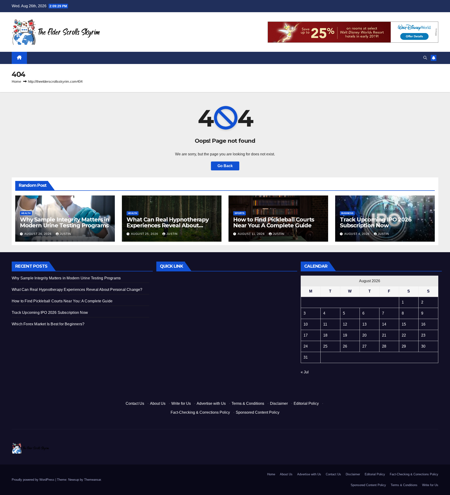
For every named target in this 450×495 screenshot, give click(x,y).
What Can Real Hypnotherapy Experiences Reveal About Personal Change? (168, 225)
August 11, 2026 (252, 234)
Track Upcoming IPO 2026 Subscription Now (375, 222)
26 (345, 346)
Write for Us (181, 403)
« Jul (305, 372)
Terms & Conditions (248, 403)
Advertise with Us (211, 403)
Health (25, 213)
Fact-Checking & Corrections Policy (200, 412)
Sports (239, 213)
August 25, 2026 (145, 234)
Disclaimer (279, 403)
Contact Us (135, 403)
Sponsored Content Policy (257, 412)
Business (347, 213)
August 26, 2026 (38, 234)
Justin (65, 234)
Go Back (225, 166)
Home (16, 81)
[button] (425, 58)
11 (325, 324)
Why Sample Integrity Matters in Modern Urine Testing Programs (64, 222)
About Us (157, 403)
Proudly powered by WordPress (33, 479)
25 (325, 346)
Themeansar (92, 479)
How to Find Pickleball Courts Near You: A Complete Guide (273, 222)
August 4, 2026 (357, 234)
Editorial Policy (306, 403)
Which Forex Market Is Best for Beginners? (48, 324)
